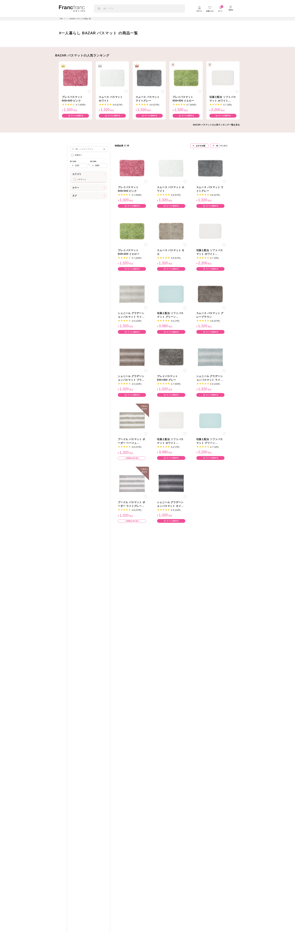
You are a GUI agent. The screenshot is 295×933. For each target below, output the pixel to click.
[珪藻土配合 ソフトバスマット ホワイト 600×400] (171, 420)
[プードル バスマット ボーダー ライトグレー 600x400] (132, 483)
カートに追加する (77, 115)
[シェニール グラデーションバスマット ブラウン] (132, 357)
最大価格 (93, 161)
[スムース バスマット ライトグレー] (149, 78)
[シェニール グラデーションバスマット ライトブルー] (210, 357)
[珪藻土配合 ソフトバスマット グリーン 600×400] (171, 294)
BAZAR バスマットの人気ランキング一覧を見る (216, 124)
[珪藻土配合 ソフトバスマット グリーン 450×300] (210, 420)
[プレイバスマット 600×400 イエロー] (186, 78)
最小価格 (73, 161)
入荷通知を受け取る (132, 458)
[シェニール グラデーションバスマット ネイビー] (171, 483)
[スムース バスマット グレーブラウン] (210, 294)
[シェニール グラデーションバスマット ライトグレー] (132, 294)
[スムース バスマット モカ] (171, 231)
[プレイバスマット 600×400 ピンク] (75, 78)
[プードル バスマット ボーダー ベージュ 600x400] (132, 420)
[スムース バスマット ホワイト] (112, 78)
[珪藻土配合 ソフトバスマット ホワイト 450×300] (223, 78)
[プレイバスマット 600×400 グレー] (171, 357)
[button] (104, 149)
